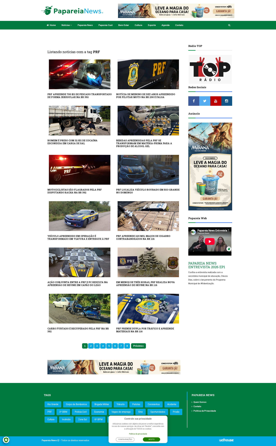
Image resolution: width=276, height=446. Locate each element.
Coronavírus (154, 404)
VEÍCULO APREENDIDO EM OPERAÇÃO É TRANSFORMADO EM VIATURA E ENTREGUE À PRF (78, 237)
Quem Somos (199, 402)
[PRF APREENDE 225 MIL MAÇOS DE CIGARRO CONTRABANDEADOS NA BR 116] (148, 216)
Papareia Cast (105, 25)
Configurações (125, 439)
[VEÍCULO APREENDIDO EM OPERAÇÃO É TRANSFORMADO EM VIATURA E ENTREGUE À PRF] (79, 216)
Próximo (137, 346)
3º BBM (63, 411)
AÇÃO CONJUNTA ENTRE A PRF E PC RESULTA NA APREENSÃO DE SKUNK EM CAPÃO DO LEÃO (77, 284)
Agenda (165, 25)
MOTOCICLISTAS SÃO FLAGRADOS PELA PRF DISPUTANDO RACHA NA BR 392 (74, 191)
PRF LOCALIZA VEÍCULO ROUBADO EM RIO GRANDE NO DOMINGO (148, 191)
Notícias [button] (66, 25)
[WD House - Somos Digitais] (226, 441)
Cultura (138, 25)
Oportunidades (157, 411)
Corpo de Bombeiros (76, 404)
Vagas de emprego (121, 411)
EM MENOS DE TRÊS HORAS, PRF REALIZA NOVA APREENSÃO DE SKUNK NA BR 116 (145, 284)
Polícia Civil (81, 411)
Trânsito (121, 404)
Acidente (171, 404)
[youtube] (215, 101)
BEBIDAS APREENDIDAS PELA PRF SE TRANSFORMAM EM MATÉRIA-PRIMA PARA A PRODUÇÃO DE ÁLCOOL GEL (144, 143)
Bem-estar (123, 25)
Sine (140, 411)
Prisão (176, 411)
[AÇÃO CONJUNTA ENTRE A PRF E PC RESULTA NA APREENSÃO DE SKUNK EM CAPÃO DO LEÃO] (79, 262)
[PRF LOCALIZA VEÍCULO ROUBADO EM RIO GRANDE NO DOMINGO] (148, 169)
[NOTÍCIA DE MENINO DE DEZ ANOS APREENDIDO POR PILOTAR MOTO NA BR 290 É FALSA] (148, 74)
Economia (99, 411)
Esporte (152, 25)
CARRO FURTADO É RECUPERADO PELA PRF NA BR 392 (78, 330)
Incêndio (66, 419)
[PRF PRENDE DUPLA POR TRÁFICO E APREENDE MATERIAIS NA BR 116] (148, 308)
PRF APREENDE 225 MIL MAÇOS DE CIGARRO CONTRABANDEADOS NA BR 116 (143, 237)
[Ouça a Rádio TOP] (210, 69)
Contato (179, 25)
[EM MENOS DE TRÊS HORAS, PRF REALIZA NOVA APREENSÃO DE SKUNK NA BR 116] (148, 262)
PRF (49, 411)
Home (52, 25)
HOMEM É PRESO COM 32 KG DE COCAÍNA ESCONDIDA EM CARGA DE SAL (72, 142)
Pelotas (136, 404)
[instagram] (226, 101)
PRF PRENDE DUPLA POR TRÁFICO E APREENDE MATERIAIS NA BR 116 (145, 330)
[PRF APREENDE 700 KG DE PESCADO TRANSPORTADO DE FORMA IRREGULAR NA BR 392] (79, 74)
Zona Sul (82, 419)
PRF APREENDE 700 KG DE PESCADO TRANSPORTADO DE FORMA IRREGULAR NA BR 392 (79, 96)
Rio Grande (52, 404)
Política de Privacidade (204, 411)
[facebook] (193, 101)
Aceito (151, 439)
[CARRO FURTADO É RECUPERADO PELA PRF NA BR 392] (79, 308)
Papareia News (85, 25)
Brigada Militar (101, 404)
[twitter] (204, 101)
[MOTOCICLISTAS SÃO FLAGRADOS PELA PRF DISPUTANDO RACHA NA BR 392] (79, 169)
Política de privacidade (138, 434)
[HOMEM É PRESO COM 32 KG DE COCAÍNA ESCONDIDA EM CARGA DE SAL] (79, 120)
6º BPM (98, 419)
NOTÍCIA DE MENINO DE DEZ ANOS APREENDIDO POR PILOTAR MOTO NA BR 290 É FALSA (145, 96)
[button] (229, 25)
